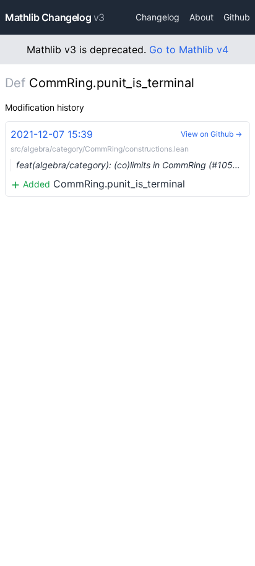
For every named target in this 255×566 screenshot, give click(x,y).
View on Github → (211, 134)
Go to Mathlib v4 (188, 49)
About (201, 17)
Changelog (157, 17)
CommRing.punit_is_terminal (129, 159)
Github (236, 17)
